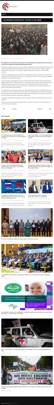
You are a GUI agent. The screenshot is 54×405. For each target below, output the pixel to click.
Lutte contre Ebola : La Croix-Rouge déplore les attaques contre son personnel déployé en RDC (40, 136)
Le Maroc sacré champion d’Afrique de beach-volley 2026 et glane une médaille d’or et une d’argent (12, 166)
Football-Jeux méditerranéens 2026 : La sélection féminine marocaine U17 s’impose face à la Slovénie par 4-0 (13, 196)
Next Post (40, 109)
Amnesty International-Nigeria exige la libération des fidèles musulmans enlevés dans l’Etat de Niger (26, 387)
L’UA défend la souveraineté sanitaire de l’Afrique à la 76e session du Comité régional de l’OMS (13, 136)
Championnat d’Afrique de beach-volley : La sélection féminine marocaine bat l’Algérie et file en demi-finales (40, 166)
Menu (4, 14)
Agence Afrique (21, 58)
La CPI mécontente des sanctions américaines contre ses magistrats (37, 195)
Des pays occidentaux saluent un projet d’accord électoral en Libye (19, 239)
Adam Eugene (47, 199)
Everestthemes (14, 403)
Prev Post (14, 109)
